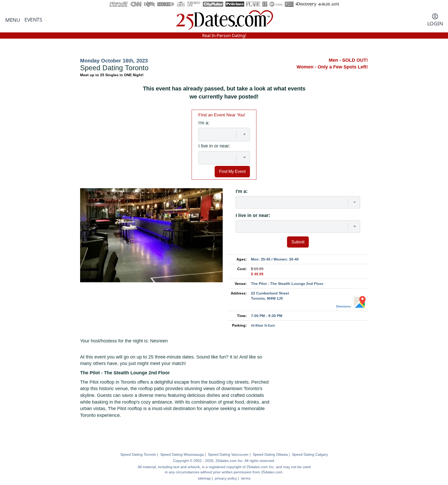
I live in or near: (253, 215)
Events (33, 19)
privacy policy (226, 478)
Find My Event (232, 171)
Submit (297, 242)
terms (245, 478)
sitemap (204, 478)
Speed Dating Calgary (310, 454)
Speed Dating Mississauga (182, 454)
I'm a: (242, 191)
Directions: (344, 306)
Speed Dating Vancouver (228, 454)
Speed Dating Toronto (138, 454)
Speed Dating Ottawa (270, 454)
